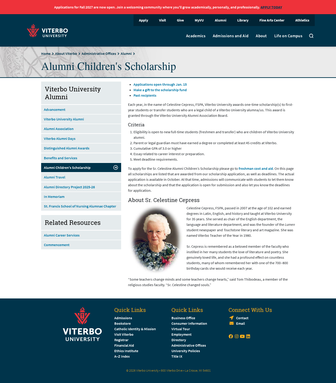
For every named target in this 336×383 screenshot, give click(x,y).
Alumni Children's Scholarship (67, 167)
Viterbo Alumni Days (59, 138)
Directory (179, 340)
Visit (162, 20)
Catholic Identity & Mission (135, 329)
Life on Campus (288, 35)
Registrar (121, 340)
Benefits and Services (60, 158)
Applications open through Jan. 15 (160, 84)
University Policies (185, 350)
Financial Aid (124, 345)
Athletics (302, 20)
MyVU (199, 20)
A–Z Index (122, 356)
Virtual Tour (180, 329)
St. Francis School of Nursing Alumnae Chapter (80, 206)
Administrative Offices (99, 53)
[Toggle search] (311, 36)
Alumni (220, 20)
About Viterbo (66, 53)
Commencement (56, 244)
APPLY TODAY (271, 7)
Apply (143, 20)
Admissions (123, 318)
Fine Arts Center (271, 20)
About (261, 35)
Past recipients (144, 95)
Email (240, 323)
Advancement (54, 109)
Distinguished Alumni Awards (66, 148)
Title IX (176, 356)
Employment (181, 334)
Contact (242, 318)
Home (46, 53)
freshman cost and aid (256, 168)
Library (242, 20)
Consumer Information (189, 323)
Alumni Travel (54, 177)
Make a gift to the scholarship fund (160, 90)
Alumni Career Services (62, 235)
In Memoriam (54, 196)
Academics (195, 35)
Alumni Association (59, 128)
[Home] (49, 30)
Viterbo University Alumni (64, 119)
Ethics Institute (126, 350)
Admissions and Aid (230, 35)
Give (180, 20)
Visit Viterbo (123, 334)
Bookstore (122, 323)
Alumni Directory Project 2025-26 (69, 187)
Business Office (183, 318)
